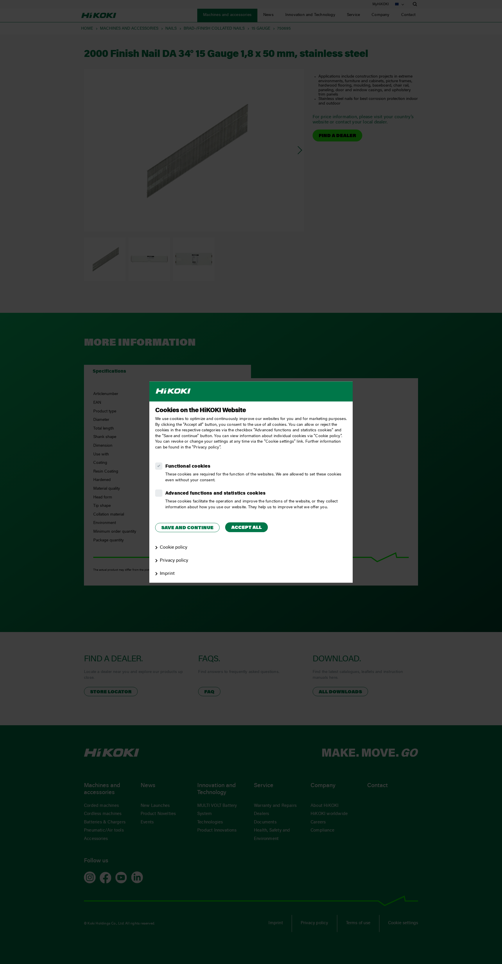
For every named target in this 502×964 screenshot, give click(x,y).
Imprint (167, 573)
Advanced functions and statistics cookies (215, 493)
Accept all (246, 527)
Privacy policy (174, 560)
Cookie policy (173, 547)
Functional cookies (188, 466)
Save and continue (187, 528)
